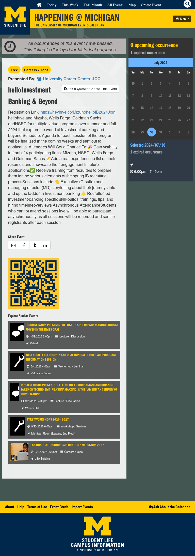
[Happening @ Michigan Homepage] (15, 31)
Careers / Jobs (36, 69)
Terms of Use (37, 506)
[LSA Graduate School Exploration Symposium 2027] (24, 451)
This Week (70, 4)
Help (20, 506)
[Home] (39, 4)
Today (52, 4)
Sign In (184, 19)
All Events (115, 4)
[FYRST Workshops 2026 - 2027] (19, 426)
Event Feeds (59, 506)
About (9, 506)
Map (132, 4)
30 (151, 132)
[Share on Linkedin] (45, 245)
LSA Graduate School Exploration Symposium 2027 (67, 445)
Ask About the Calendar (171, 506)
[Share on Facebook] (24, 245)
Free (14, 69)
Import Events (82, 506)
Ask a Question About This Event (92, 88)
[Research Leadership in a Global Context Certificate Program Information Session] (19, 361)
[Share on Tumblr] (34, 245)
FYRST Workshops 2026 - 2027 (48, 419)
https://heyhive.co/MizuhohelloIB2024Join (78, 112)
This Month (93, 4)
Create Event (151, 4)
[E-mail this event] (13, 245)
